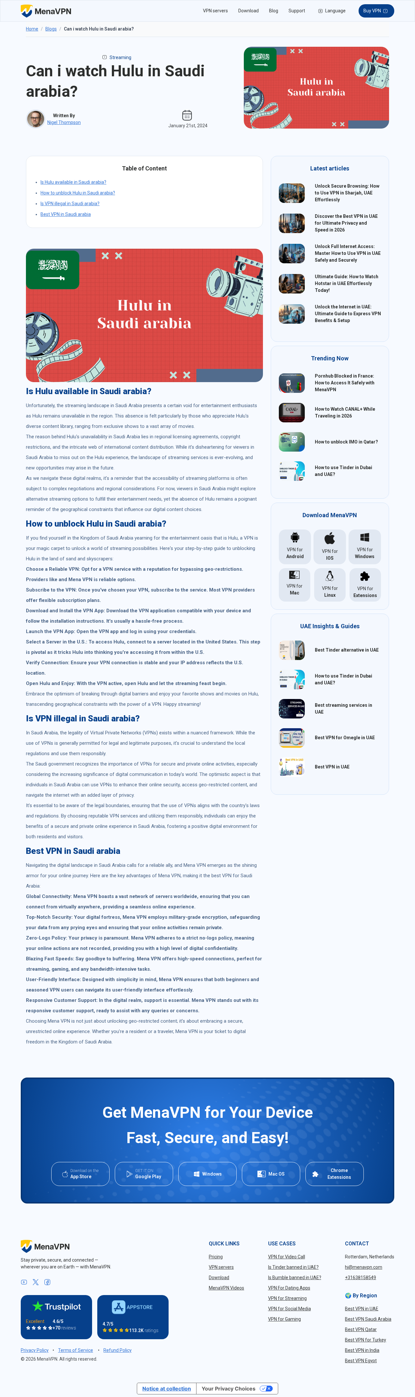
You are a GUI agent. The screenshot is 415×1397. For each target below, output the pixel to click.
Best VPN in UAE (332, 766)
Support (297, 10)
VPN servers (215, 10)
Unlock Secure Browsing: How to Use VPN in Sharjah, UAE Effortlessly (347, 192)
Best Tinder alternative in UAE (347, 650)
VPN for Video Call (286, 1256)
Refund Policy (117, 1350)
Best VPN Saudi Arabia (368, 1319)
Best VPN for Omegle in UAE (345, 737)
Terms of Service (75, 1350)
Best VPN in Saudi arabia (66, 214)
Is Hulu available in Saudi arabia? (73, 182)
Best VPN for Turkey (365, 1339)
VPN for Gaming (284, 1319)
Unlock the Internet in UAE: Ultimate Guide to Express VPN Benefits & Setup (348, 313)
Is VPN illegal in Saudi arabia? (70, 203)
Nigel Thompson (64, 122)
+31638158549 (360, 1277)
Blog (273, 10)
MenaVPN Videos (226, 1288)
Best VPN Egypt (361, 1360)
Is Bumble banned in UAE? (294, 1277)
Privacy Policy (35, 1350)
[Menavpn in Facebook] (47, 1282)
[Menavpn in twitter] (35, 1282)
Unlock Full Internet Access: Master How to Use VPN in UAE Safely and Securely (348, 253)
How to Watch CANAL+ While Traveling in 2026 (345, 412)
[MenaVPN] (46, 11)
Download (248, 10)
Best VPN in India (362, 1350)
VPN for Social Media (289, 1308)
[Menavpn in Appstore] (133, 1307)
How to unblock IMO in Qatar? (346, 441)
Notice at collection (166, 1388)
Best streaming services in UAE (343, 709)
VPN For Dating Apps (289, 1288)
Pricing (216, 1256)
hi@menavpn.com (363, 1267)
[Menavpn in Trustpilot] (56, 1306)
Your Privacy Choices (228, 1388)
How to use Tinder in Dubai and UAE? (343, 471)
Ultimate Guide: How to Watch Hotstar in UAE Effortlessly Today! (346, 283)
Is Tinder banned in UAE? (293, 1267)
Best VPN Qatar (361, 1329)
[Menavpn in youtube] (24, 1282)
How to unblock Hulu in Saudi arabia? (78, 192)
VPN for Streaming (287, 1298)
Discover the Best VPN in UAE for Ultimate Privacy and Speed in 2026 (346, 223)
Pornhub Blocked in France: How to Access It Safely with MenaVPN (344, 382)
